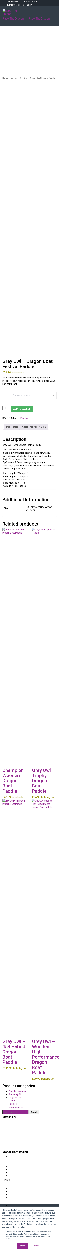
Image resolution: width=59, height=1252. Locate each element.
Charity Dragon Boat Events (22, 1156)
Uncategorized (16, 1107)
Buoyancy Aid (15, 1094)
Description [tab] (12, 427)
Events (12, 1100)
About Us (13, 1175)
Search (34, 1112)
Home (5, 78)
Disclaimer (14, 1194)
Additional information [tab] (34, 427)
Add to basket (21, 409)
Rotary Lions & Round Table (22, 1163)
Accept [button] (22, 1245)
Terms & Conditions (18, 1201)
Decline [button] (36, 1245)
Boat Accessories (17, 1091)
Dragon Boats (15, 1097)
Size (5, 393)
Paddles (13, 78)
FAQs (11, 1166)
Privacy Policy (15, 1197)
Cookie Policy (15, 1191)
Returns (13, 1188)
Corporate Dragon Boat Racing (24, 1160)
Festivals (13, 1172)
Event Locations (16, 1169)
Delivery (13, 1185)
